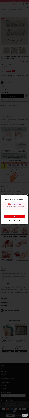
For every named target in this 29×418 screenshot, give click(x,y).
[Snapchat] (20, 220)
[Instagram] (17, 220)
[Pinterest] (11, 220)
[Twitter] (9, 220)
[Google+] (14, 220)
